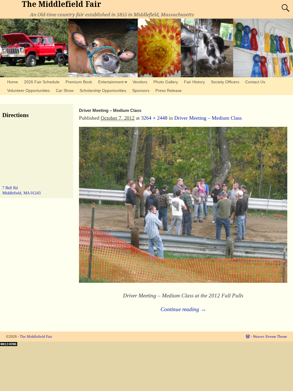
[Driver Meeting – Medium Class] (183, 209)
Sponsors (140, 90)
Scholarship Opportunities (103, 90)
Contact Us (255, 82)
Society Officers (225, 82)
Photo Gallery (165, 82)
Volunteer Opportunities (28, 90)
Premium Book (79, 82)
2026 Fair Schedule (42, 82)
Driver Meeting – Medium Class (208, 118)
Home (12, 82)
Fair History (194, 82)
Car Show (65, 90)
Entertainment (111, 82)
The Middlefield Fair (61, 4)
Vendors (139, 82)
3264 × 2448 (154, 118)
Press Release (168, 90)
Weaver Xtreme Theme (270, 336)
